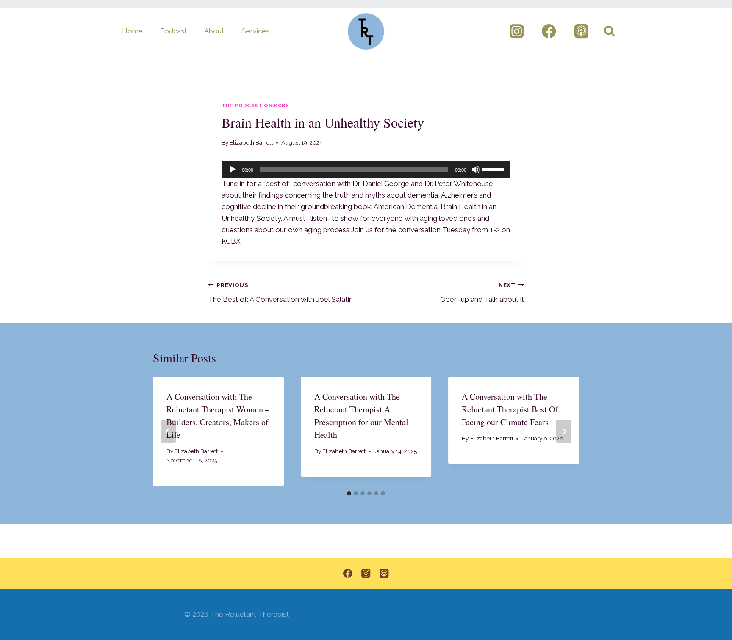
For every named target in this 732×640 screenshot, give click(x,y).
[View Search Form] (609, 31)
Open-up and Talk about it (482, 292)
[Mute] (475, 169)
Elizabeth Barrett (251, 142)
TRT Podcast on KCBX (255, 106)
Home (132, 31)
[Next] (563, 431)
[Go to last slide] (168, 431)
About (214, 31)
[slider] (494, 168)
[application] (366, 169)
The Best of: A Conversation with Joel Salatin (280, 292)
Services (255, 31)
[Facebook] (549, 31)
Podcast (173, 31)
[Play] (232, 169)
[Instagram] (516, 31)
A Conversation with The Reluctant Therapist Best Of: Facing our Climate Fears (511, 409)
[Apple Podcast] (581, 31)
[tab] (349, 493)
